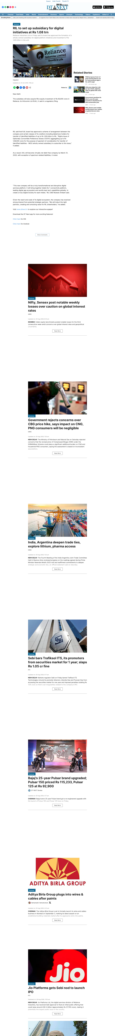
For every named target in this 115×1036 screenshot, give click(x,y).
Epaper (48, 1)
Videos (88, 14)
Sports (61, 14)
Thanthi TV (65, 1)
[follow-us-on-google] (70, 87)
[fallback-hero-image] (79, 79)
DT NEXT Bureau (36, 790)
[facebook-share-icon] (20, 88)
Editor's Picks (107, 14)
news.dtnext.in (22, 209)
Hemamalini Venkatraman (39, 903)
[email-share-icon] (27, 88)
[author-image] (29, 790)
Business (54, 14)
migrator (16, 80)
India (27, 14)
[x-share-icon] (17, 88)
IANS (29, 314)
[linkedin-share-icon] (24, 88)
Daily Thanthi (56, 1)
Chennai (10, 14)
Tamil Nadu (19, 14)
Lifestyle (69, 14)
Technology (79, 14)
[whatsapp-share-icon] (14, 88)
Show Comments (42, 235)
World (34, 14)
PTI (29, 670)
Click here (16, 219)
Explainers (96, 14)
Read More (57, 331)
